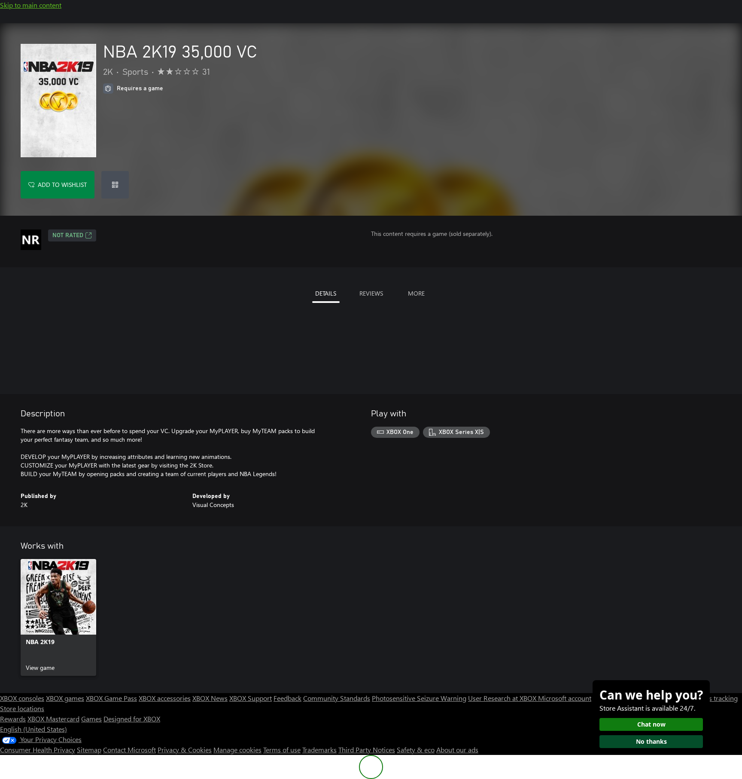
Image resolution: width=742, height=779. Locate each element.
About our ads (457, 749)
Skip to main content (30, 4)
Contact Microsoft (129, 749)
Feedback (287, 698)
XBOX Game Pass (111, 698)
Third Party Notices (366, 749)
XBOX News (210, 698)
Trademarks (319, 749)
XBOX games (65, 698)
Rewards (13, 718)
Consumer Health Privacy (37, 749)
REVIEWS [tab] (371, 293)
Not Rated (67, 235)
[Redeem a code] (115, 185)
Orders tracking (714, 698)
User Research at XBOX (503, 698)
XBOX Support (250, 698)
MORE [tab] (416, 293)
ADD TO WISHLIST (62, 184)
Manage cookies (237, 749)
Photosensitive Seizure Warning (419, 698)
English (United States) (33, 728)
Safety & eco (416, 749)
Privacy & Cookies (185, 749)
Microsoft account (564, 698)
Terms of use (282, 749)
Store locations (22, 708)
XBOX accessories (165, 698)
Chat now (651, 724)
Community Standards (336, 698)
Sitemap (89, 749)
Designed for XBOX (131, 718)
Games (91, 718)
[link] (58, 617)
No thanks (651, 741)
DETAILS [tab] (325, 293)
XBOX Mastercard (53, 718)
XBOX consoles (22, 698)
